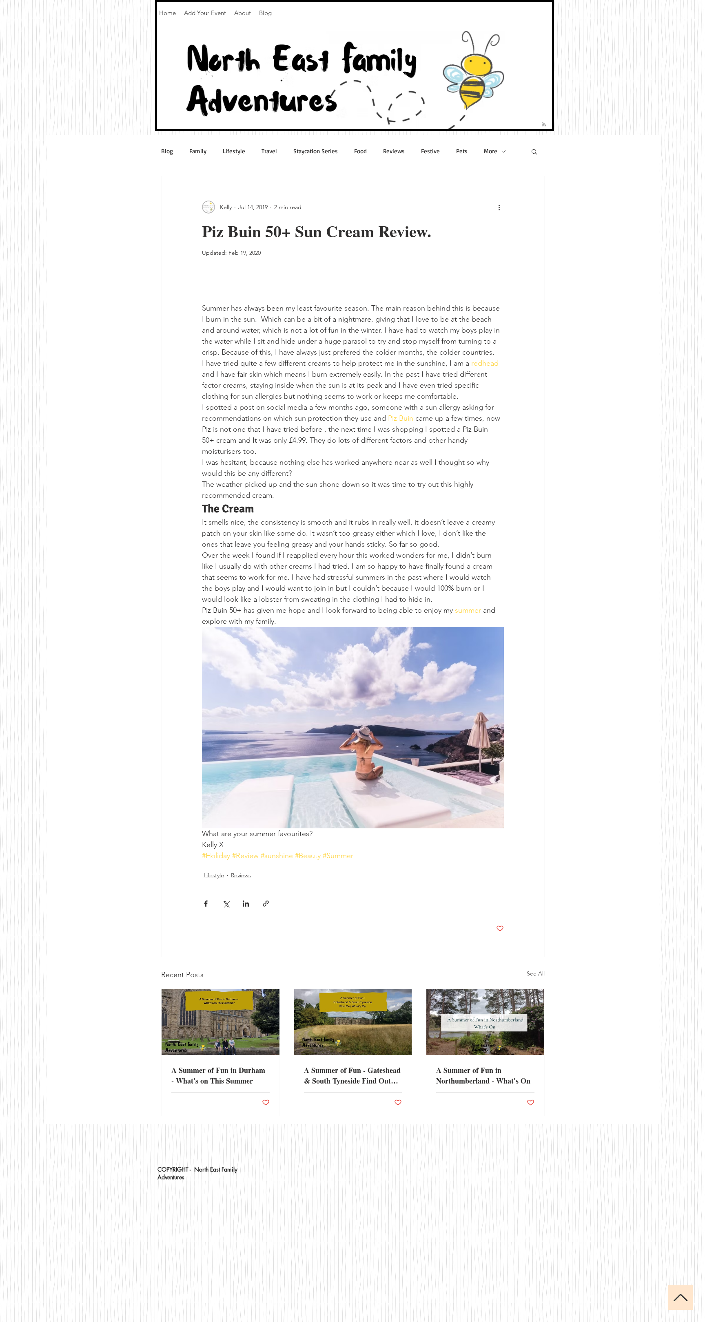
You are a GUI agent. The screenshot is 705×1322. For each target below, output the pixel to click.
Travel (269, 151)
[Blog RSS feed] (544, 124)
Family (197, 151)
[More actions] (499, 207)
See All (536, 973)
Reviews (394, 151)
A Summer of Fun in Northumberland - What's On (483, 1075)
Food (360, 151)
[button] (534, 151)
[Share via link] (266, 903)
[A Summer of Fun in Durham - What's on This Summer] (220, 1022)
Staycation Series (315, 151)
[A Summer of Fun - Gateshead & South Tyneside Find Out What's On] (353, 1022)
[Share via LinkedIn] (246, 903)
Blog (167, 151)
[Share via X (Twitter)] (226, 903)
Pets (462, 151)
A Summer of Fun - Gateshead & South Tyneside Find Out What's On (352, 1075)
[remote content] (353, 289)
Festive (430, 151)
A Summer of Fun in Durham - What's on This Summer (218, 1075)
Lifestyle (234, 151)
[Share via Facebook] (206, 903)
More (490, 151)
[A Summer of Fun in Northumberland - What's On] (485, 1022)
